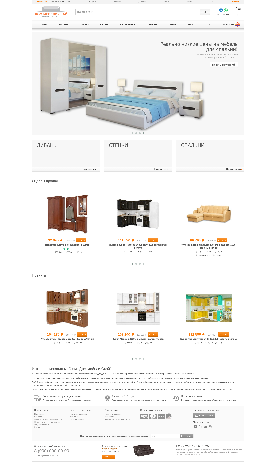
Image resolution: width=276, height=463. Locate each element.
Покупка (92, 2)
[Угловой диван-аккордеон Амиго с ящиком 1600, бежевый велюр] (209, 213)
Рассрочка (117, 2)
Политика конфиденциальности (48, 419)
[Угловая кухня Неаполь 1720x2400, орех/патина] (67, 307)
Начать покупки (221, 64)
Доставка (142, 2)
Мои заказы (110, 417)
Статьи (37, 427)
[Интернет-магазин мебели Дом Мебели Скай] (51, 11)
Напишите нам (205, 415)
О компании (39, 414)
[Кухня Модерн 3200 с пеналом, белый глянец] (138, 307)
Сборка (166, 2)
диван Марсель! (109, 449)
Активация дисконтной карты (117, 419)
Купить (81, 240)
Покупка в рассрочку (79, 414)
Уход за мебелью (41, 425)
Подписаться (186, 436)
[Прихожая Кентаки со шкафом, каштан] (67, 213)
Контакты (236, 2)
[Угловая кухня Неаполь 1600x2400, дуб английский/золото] (138, 213)
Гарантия (190, 2)
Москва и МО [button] (42, 2)
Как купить (39, 417)
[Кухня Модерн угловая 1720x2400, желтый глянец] (209, 307)
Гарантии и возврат (78, 419)
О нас (213, 2)
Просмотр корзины (113, 414)
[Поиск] (205, 12)
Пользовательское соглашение (47, 422)
